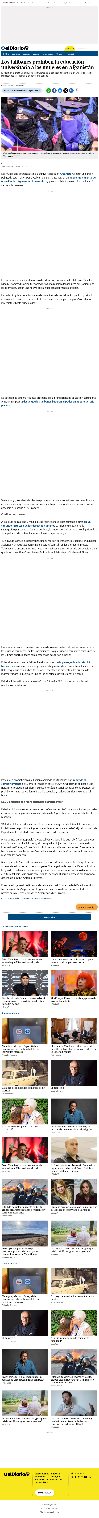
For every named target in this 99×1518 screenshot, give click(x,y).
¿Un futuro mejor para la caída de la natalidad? (21, 1128)
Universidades (46, 898)
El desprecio (57, 1087)
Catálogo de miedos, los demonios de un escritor (23, 1089)
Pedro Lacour (56, 1055)
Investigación (47, 54)
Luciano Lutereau (57, 1091)
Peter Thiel (27, 3)
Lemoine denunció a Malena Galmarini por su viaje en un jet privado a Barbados (74, 1208)
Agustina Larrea (8, 1094)
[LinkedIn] (71, 90)
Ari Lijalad (65, 3)
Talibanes (25, 898)
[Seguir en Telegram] (78, 1477)
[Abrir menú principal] (96, 48)
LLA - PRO (20, 3)
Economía (16, 54)
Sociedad (26, 54)
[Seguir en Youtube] (86, 1477)
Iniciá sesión (81, 48)
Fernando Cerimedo (55, 3)
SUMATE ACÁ (44, 1492)
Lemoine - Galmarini (74, 3)
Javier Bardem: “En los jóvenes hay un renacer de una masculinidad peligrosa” (72, 1128)
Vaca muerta (35, 3)
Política (6, 54)
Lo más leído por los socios (15, 926)
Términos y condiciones (49, 1512)
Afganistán (66, 173)
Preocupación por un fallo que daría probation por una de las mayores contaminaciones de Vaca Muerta (21, 1251)
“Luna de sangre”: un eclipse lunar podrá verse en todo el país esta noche (72, 961)
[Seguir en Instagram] (82, 1477)
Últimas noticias (10, 1263)
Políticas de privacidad (49, 1508)
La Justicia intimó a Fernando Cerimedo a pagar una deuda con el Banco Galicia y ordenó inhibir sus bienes (73, 1168)
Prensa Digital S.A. (49, 1504)
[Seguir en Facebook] (75, 1477)
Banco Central (85, 3)
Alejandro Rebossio (9, 1055)
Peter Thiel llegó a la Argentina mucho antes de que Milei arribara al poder (22, 961)
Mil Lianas (60, 54)
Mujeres (35, 898)
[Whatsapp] (48, 90)
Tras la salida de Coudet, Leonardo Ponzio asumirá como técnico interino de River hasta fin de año (24, 1001)
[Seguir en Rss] (90, 1477)
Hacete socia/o (70, 48)
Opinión (36, 54)
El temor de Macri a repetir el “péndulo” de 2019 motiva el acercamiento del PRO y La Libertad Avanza (73, 1049)
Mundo (4, 898)
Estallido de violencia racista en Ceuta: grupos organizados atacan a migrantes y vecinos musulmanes (24, 1209)
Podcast (70, 54)
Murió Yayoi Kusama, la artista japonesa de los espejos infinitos (73, 1000)
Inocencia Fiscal (44, 3)
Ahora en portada (10, 1013)
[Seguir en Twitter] (72, 1477)
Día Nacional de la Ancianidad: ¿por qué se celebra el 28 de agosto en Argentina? (73, 1250)
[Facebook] (54, 90)
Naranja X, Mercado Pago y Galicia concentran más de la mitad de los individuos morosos (20, 1049)
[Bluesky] (60, 90)
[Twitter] (65, 90)
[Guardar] (77, 90)
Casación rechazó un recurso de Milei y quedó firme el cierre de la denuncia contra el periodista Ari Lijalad (71, 1421)
